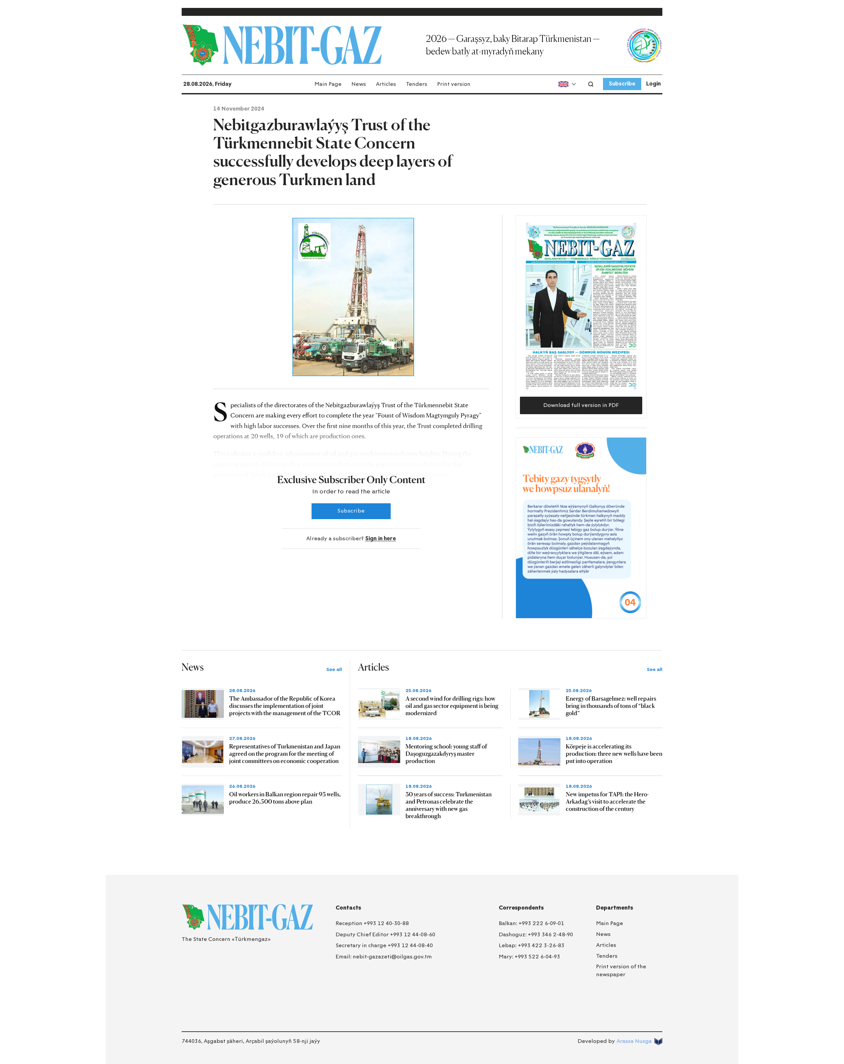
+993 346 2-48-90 (550, 934)
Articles (386, 84)
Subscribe (622, 84)
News (358, 84)
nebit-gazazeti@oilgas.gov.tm (392, 956)
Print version (453, 84)
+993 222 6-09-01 (541, 923)
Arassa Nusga (634, 1041)
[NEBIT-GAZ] (247, 917)
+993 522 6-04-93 (537, 956)
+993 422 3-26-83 (541, 945)
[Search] (590, 84)
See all (334, 669)
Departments (614, 908)
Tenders (416, 84)
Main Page (328, 84)
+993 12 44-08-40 (410, 945)
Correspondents (521, 908)
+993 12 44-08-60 (412, 934)
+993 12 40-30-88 (386, 923)
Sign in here (380, 538)
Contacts (348, 908)
